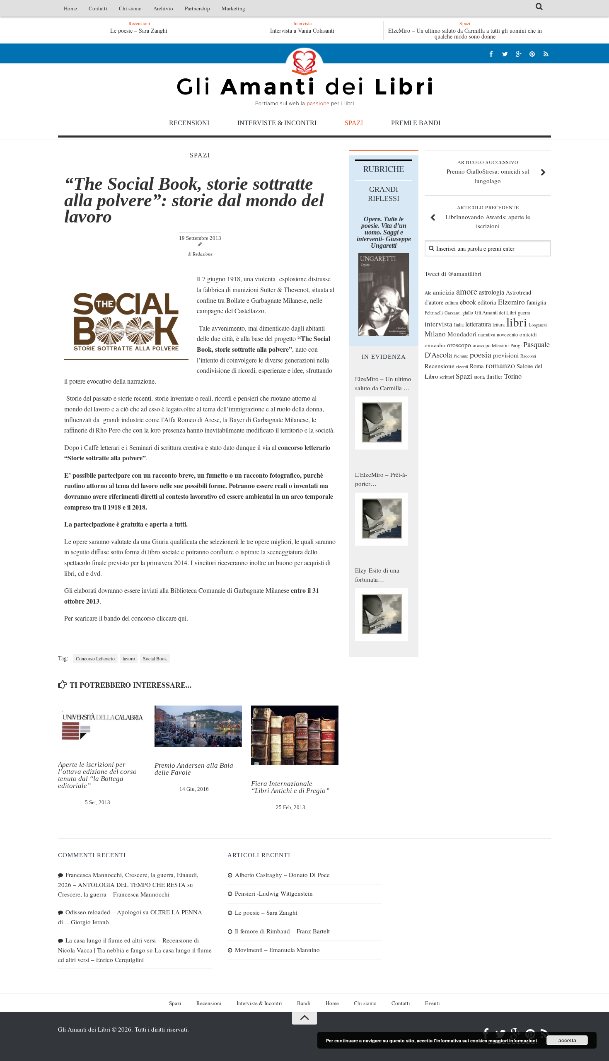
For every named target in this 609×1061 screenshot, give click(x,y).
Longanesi (538, 325)
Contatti (98, 8)
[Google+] (518, 53)
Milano (435, 333)
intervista (438, 324)
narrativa (486, 334)
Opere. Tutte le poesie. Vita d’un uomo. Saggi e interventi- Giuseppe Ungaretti (384, 232)
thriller (494, 376)
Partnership (197, 8)
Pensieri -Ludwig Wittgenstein (274, 893)
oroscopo (459, 344)
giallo (467, 312)
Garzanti (453, 312)
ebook (468, 302)
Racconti (528, 356)
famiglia (536, 302)
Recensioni (189, 122)
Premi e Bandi (415, 122)
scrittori (447, 377)
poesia (480, 354)
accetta (567, 1040)
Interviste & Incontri (277, 122)
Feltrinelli (434, 312)
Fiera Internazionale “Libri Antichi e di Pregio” (290, 787)
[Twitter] (505, 53)
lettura (499, 324)
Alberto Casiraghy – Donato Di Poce (282, 874)
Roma (477, 366)
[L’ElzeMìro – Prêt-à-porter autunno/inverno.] (381, 519)
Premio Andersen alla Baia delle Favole (194, 768)
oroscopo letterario (491, 345)
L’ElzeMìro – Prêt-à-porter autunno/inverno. (381, 479)
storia (479, 377)
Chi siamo (130, 8)
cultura (451, 302)
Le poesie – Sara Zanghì (137, 30)
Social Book (155, 658)
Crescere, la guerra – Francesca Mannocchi (113, 894)
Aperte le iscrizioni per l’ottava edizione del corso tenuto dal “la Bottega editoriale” (97, 775)
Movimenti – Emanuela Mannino (277, 949)
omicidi (528, 334)
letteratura (478, 324)
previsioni (506, 355)
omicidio (435, 345)
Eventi (432, 1003)
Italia (459, 324)
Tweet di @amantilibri (453, 273)
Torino (513, 376)
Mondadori (461, 334)
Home (70, 8)
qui (182, 618)
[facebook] (491, 53)
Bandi (304, 1003)
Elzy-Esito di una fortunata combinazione (377, 575)
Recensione (439, 366)
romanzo (500, 365)
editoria (487, 302)
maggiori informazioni (512, 1040)
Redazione (203, 253)
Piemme (461, 356)
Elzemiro (511, 302)
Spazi (354, 122)
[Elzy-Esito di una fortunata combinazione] (381, 614)
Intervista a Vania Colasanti (302, 30)
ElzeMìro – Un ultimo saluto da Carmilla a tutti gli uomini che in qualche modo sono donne (465, 33)
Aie (428, 293)
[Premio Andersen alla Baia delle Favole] (198, 726)
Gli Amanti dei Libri (305, 77)
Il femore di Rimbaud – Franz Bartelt (282, 931)
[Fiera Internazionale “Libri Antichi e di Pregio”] (294, 735)
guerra (524, 312)
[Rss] (546, 53)
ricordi (462, 367)
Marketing (233, 8)
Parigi (516, 345)
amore (466, 291)
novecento (507, 334)
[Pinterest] (532, 53)
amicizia (443, 292)
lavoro (129, 658)
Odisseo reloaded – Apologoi (103, 912)
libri (516, 322)
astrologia (491, 292)
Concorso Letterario (95, 658)
